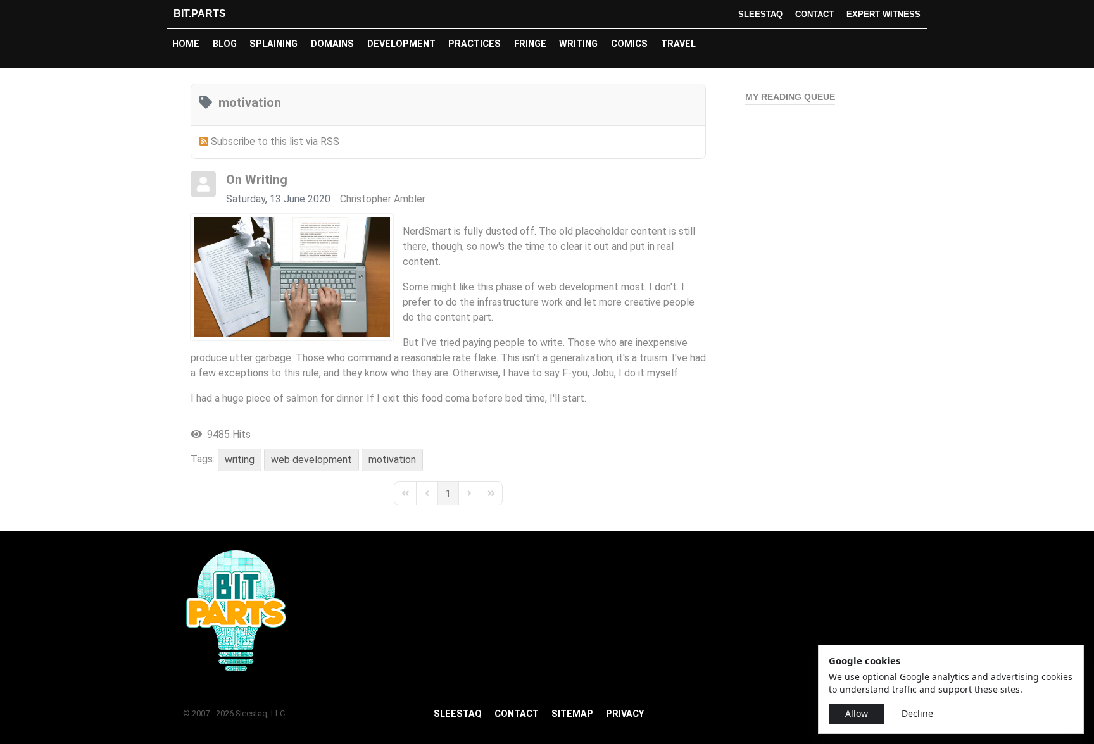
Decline (917, 713)
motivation (392, 460)
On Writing (256, 179)
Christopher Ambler (382, 199)
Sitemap (572, 714)
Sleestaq (760, 14)
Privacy (625, 714)
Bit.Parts (199, 13)
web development (311, 460)
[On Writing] (292, 277)
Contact (814, 14)
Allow (856, 713)
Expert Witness (883, 14)
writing (240, 460)
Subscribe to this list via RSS (275, 141)
